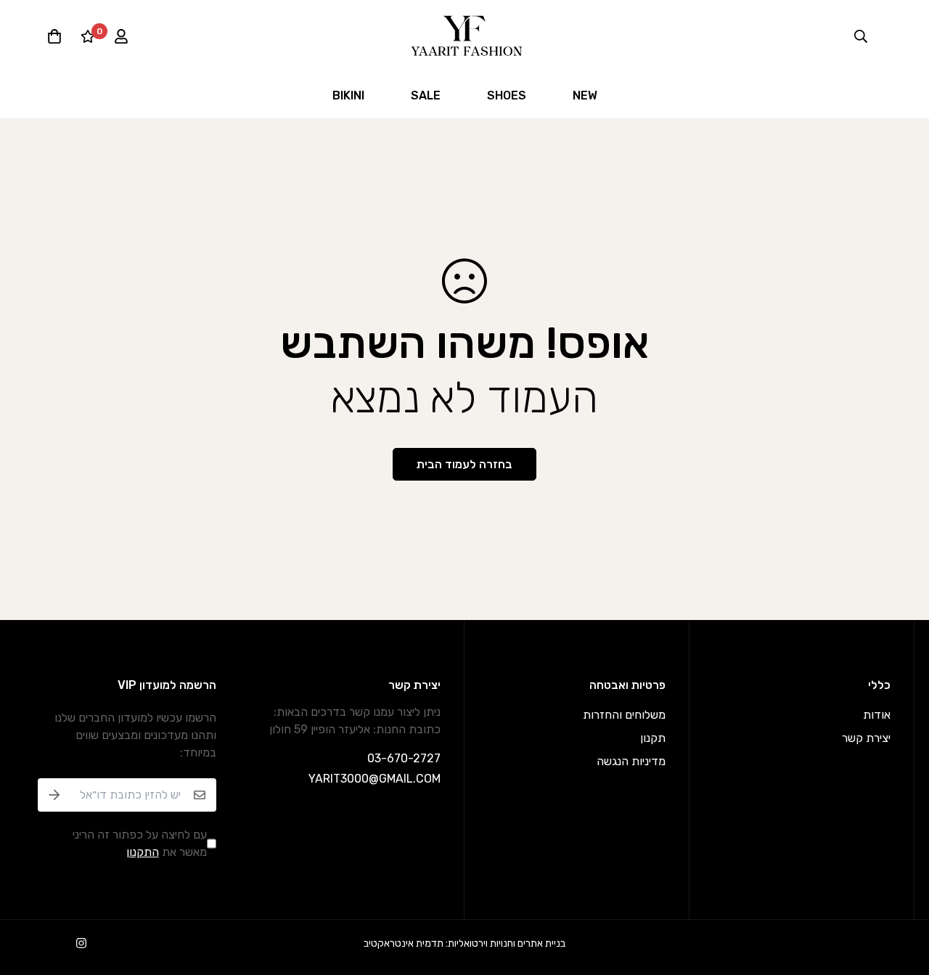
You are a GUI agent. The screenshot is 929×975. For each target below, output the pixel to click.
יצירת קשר (866, 738)
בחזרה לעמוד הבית (464, 464)
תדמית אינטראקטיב (403, 943)
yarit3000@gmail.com (374, 779)
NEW (585, 95)
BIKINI (348, 95)
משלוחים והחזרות (624, 715)
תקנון (653, 738)
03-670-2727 (404, 758)
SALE (426, 95)
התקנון (142, 852)
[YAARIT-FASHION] (464, 36)
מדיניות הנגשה (631, 761)
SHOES (506, 95)
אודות (877, 715)
